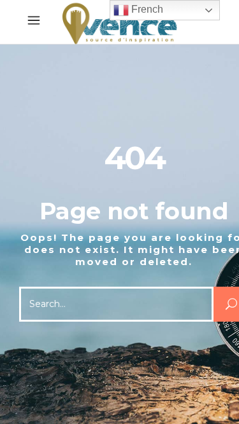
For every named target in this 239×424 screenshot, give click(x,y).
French (146, 9)
